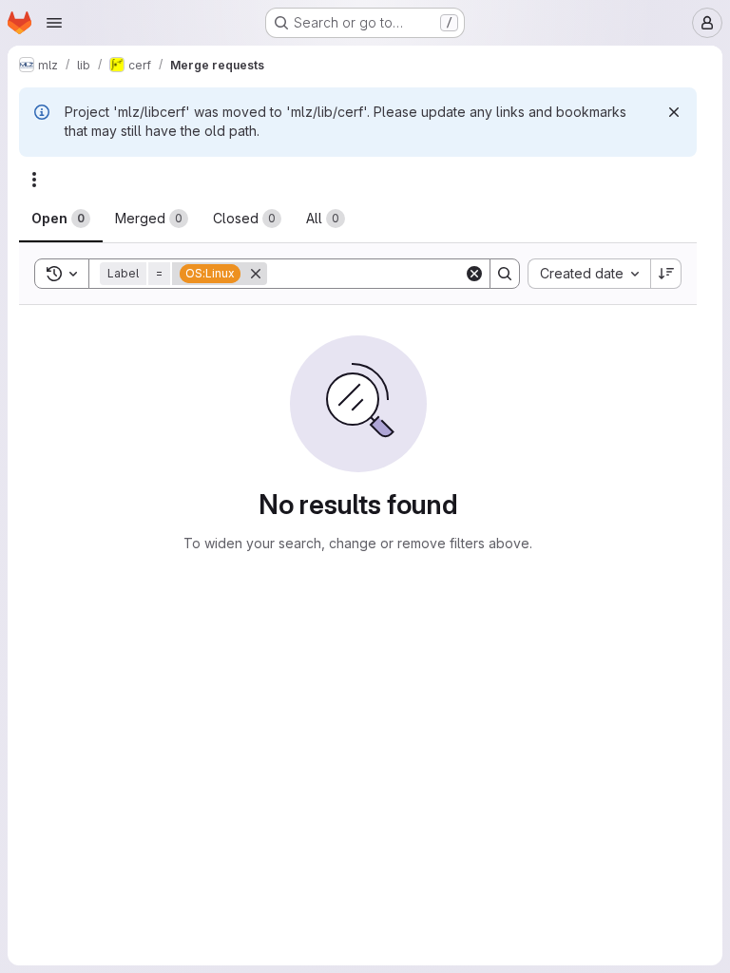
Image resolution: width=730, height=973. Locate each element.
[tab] (61, 218)
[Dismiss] (674, 112)
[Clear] (474, 273)
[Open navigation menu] (54, 23)
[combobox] (589, 273)
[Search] (505, 273)
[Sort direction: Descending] (666, 273)
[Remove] (255, 273)
